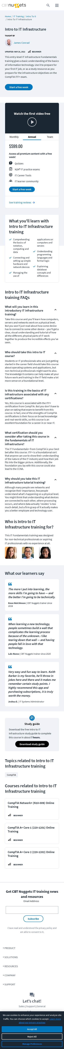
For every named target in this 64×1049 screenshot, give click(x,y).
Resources (11, 966)
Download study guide (32, 744)
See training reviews (20, 202)
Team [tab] (50, 136)
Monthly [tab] (14, 136)
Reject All (32, 1036)
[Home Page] (8, 5)
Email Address (31, 901)
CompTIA (11, 774)
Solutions (11, 957)
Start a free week (18, 87)
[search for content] (48, 5)
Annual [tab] (32, 136)
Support (9, 984)
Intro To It (31, 16)
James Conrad (22, 42)
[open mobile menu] (57, 5)
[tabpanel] (32, 169)
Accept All (32, 1029)
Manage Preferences (32, 1043)
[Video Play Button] (32, 122)
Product (9, 948)
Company (9, 975)
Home (8, 16)
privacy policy (45, 927)
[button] (29, 309)
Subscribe (33, 918)
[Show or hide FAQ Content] (55, 310)
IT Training (18, 16)
